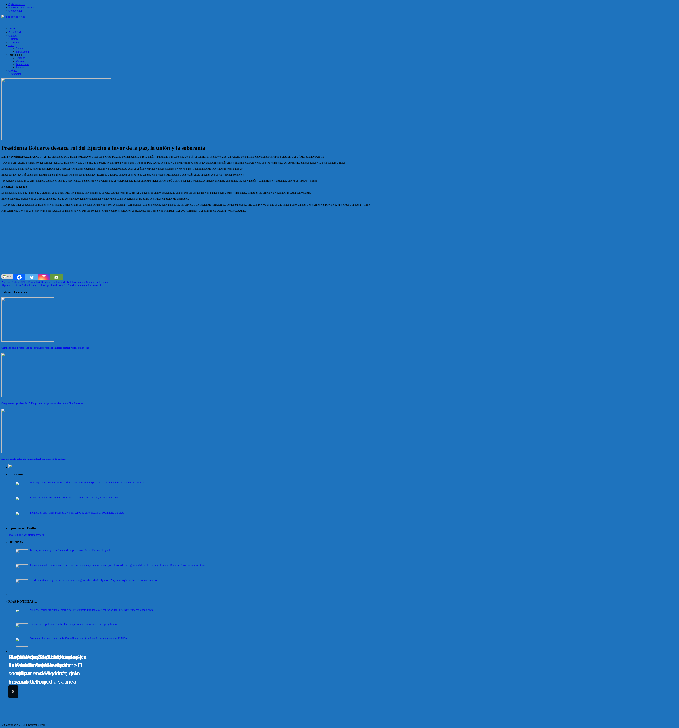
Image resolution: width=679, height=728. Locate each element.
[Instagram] (44, 277)
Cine (11, 45)
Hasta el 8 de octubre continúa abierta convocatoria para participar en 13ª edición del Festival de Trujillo (45, 669)
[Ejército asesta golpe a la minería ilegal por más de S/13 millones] (27, 451)
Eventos (20, 67)
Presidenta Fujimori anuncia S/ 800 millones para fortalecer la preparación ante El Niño (78, 638)
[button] (13, 691)
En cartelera (22, 51)
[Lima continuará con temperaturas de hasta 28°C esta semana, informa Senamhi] (22, 501)
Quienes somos (16, 4)
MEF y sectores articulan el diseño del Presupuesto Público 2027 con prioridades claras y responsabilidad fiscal (91, 609)
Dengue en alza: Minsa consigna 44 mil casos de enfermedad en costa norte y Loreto (77, 512)
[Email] (56, 277)
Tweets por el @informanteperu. (26, 534)
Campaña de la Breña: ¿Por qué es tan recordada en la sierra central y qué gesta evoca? (45, 347)
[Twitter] (31, 277)
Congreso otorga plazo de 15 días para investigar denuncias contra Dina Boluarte (42, 403)
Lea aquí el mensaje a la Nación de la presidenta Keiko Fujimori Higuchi (70, 550)
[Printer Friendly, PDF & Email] (7, 276)
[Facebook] (19, 277)
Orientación (15, 73)
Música (20, 61)
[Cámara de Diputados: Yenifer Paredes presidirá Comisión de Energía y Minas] (22, 627)
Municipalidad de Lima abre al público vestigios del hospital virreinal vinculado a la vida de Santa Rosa (87, 482)
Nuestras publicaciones (21, 7)
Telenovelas (22, 64)
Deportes (13, 41)
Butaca (19, 48)
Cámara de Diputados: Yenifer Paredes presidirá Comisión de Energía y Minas (73, 624)
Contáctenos (15, 10)
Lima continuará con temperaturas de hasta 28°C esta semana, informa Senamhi (74, 497)
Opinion (13, 38)
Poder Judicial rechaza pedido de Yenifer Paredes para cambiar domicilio (51, 285)
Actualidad (14, 32)
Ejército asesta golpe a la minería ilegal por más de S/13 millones (33, 458)
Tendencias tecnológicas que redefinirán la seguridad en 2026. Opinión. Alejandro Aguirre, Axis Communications (93, 580)
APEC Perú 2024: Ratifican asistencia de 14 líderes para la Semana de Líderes (54, 281)
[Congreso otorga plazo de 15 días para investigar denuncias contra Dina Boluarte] (27, 396)
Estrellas (20, 57)
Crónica (12, 70)
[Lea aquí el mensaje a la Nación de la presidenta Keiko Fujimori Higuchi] (22, 554)
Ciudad (12, 35)
